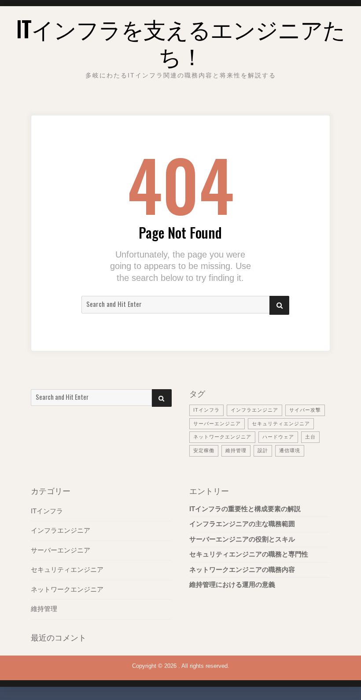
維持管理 (236, 450)
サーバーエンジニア (217, 423)
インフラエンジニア (254, 410)
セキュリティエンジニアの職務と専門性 (248, 554)
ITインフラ (206, 410)
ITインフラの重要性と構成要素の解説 (245, 508)
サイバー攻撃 (305, 410)
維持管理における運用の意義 (232, 584)
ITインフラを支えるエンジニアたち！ (180, 41)
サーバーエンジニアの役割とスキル (242, 539)
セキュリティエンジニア (281, 423)
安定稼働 (203, 450)
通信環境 (289, 450)
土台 (310, 436)
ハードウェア (278, 436)
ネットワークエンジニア (222, 436)
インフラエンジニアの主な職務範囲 (242, 523)
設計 (263, 450)
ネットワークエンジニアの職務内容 (242, 569)
